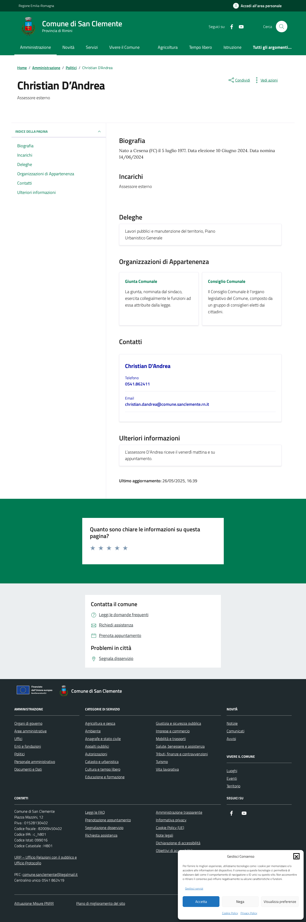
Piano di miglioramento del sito (100, 903)
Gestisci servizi (194, 888)
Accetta (201, 901)
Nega (240, 901)
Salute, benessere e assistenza (180, 746)
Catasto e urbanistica (102, 761)
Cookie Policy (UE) (170, 827)
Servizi (92, 47)
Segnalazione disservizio (104, 827)
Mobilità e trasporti (171, 738)
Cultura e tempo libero (102, 769)
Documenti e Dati (28, 769)
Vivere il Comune (124, 47)
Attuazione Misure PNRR (34, 903)
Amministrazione (35, 47)
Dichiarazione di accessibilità (178, 843)
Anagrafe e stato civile (103, 738)
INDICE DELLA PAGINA (31, 131)
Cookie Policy (230, 913)
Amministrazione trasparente (179, 812)
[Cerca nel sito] (281, 26)
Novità (68, 47)
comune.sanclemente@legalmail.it (50, 874)
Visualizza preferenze (280, 901)
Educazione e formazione (105, 777)
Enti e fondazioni (27, 746)
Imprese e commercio (173, 731)
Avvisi (231, 738)
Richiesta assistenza (101, 835)
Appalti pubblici (97, 746)
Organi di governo (28, 723)
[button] (296, 856)
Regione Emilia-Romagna (36, 5)
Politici (19, 754)
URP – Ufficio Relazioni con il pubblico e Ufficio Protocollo (45, 860)
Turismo (162, 761)
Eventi (232, 778)
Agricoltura (168, 47)
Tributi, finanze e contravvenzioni (182, 754)
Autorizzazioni (96, 754)
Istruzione (232, 47)
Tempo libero (200, 47)
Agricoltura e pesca (100, 723)
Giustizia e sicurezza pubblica (178, 723)
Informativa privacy (171, 820)
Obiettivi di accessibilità (174, 850)
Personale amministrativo (34, 761)
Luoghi (232, 771)
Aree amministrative (30, 731)
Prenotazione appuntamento (108, 820)
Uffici (18, 738)
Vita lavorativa (167, 769)
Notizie (232, 723)
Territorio (233, 786)
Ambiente (93, 731)
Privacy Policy (248, 913)
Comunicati (235, 731)
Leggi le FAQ (95, 812)
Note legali (164, 835)
